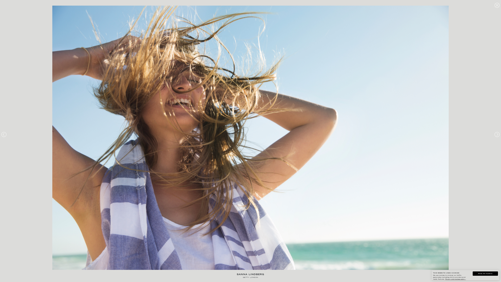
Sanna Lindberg (250, 274)
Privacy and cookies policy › (455, 279)
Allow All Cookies (485, 273)
